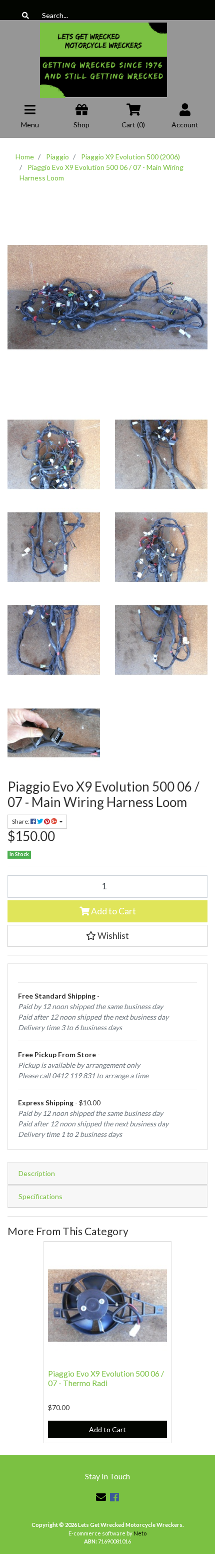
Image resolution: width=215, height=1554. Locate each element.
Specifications (40, 1196)
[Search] (26, 15)
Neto (140, 1533)
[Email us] (101, 1497)
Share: (21, 821)
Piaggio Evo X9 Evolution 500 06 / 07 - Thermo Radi (106, 1378)
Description (36, 1173)
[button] (108, 936)
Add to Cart (113, 911)
